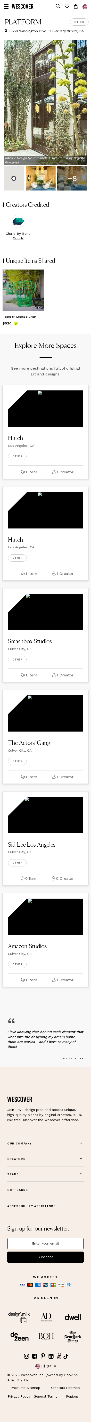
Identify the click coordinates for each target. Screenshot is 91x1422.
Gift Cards (17, 1190)
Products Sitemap (25, 1388)
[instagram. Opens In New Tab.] (27, 1356)
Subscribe (46, 1257)
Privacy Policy (19, 1396)
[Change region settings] (85, 6)
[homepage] (23, 6)
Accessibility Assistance (31, 1206)
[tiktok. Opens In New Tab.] (65, 1356)
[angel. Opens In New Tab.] (59, 1356)
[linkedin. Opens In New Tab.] (51, 1356)
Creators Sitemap (65, 1388)
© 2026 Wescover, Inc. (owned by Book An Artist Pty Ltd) (42, 1377)
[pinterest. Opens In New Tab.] (43, 1356)
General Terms (45, 1396)
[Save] (37, 276)
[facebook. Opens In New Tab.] (35, 1356)
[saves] (67, 6)
